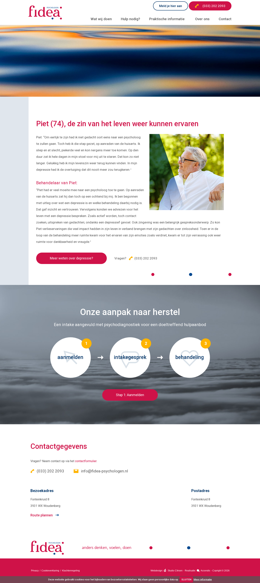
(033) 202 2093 (214, 6)
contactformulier (86, 461)
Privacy (35, 570)
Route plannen (41, 515)
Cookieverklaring (50, 570)
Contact (225, 19)
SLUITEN (186, 579)
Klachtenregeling (71, 570)
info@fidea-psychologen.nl (104, 471)
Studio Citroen (175, 570)
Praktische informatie (167, 19)
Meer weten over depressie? (71, 258)
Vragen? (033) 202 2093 (135, 258)
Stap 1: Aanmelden (130, 395)
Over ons (202, 19)
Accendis (205, 570)
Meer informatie (203, 579)
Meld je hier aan (170, 6)
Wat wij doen (101, 19)
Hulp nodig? (130, 19)
